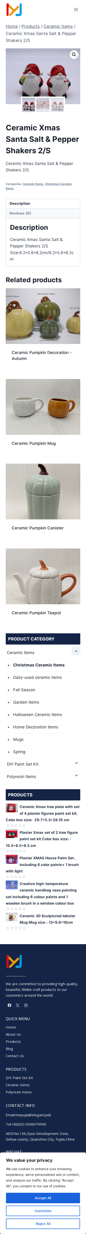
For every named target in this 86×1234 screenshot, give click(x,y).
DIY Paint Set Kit (22, 764)
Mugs (18, 739)
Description (20, 203)
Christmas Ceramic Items (39, 665)
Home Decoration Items (35, 727)
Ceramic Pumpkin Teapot (36, 612)
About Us (13, 1034)
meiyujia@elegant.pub (33, 1114)
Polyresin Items (21, 776)
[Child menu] (76, 651)
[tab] (43, 204)
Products (13, 1041)
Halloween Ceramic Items (37, 714)
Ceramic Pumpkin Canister (38, 528)
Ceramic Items (33, 184)
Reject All (43, 1224)
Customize (43, 1211)
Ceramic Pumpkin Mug (34, 443)
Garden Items (26, 702)
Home (11, 1027)
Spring (19, 751)
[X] (17, 1005)
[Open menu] (75, 9)
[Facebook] (9, 1005)
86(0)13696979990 (30, 1124)
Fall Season (24, 689)
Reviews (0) (20, 213)
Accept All (43, 1198)
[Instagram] (25, 1005)
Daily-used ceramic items (37, 677)
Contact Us (15, 1055)
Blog (9, 1048)
